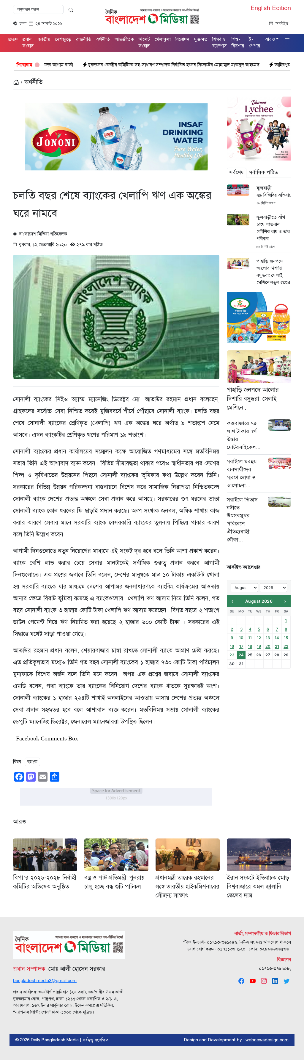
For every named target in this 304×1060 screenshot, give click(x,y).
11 (250, 637)
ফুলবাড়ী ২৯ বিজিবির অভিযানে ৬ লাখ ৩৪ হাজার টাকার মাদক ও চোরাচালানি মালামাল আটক (273, 191)
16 (232, 646)
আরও (19, 821)
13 (268, 637)
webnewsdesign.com (267, 1040)
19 (259, 646)
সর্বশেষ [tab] (236, 172)
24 (241, 654)
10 (241, 637)
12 (259, 637)
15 (286, 637)
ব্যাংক (32, 762)
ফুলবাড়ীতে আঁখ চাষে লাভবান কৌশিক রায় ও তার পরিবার (273, 228)
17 (241, 646)
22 (286, 646)
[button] (287, 39)
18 (250, 646)
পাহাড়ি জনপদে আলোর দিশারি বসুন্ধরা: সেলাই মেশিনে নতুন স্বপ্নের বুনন (273, 275)
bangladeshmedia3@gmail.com (45, 980)
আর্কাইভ (282, 23)
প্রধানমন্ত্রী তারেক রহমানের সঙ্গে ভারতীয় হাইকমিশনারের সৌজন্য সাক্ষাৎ (187, 886)
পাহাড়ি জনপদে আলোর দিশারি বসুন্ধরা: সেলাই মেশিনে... (253, 398)
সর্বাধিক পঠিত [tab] (263, 172)
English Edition (271, 8)
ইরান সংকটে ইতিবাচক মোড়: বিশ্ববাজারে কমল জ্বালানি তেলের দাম (259, 886)
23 (231, 654)
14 (277, 637)
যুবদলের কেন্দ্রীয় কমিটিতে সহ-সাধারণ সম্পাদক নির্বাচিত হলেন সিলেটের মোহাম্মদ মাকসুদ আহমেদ (123, 65)
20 (267, 646)
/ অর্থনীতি (30, 82)
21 (277, 646)
